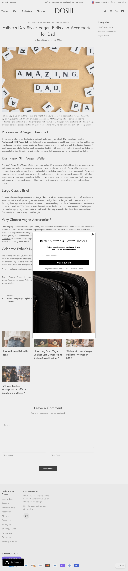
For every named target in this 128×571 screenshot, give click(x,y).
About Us (41, 10)
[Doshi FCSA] (64, 11)
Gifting (19, 277)
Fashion (12, 277)
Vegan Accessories (10, 280)
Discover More (77, 2)
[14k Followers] (26, 516)
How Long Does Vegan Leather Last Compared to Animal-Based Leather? (48, 354)
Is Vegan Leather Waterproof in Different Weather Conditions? (14, 389)
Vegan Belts (24, 280)
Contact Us (6, 520)
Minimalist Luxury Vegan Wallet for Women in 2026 (79, 354)
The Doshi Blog (8, 507)
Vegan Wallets (8, 283)
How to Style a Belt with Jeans (15, 353)
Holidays (27, 277)
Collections (27, 10)
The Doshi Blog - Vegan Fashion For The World (48, 22)
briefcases (6, 238)
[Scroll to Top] (123, 557)
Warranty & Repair (9, 541)
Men (15, 10)
